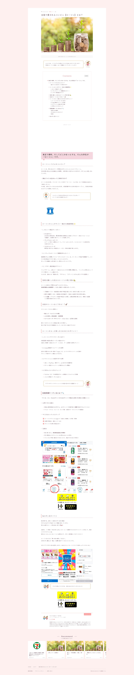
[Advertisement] (67, 136)
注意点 (52, 114)
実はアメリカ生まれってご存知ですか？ (59, 84)
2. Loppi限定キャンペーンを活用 (58, 102)
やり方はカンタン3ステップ (57, 112)
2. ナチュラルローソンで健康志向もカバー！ (60, 90)
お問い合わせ (49, 671)
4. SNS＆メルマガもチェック (57, 106)
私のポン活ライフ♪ (54, 116)
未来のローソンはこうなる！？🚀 (58, 97)
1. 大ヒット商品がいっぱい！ (57, 89)
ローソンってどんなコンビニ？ (57, 82)
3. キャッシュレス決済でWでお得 (58, 104)
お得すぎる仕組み (54, 110)
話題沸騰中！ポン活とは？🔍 (57, 108)
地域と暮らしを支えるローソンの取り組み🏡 (60, 95)
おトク (52, 11)
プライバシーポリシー (39, 671)
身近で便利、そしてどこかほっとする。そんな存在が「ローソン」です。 (67, 80)
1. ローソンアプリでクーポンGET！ (58, 100)
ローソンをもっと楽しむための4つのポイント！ (61, 98)
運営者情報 (30, 671)
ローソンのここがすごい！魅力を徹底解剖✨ (60, 87)
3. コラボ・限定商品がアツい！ (57, 92)
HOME (29, 666)
